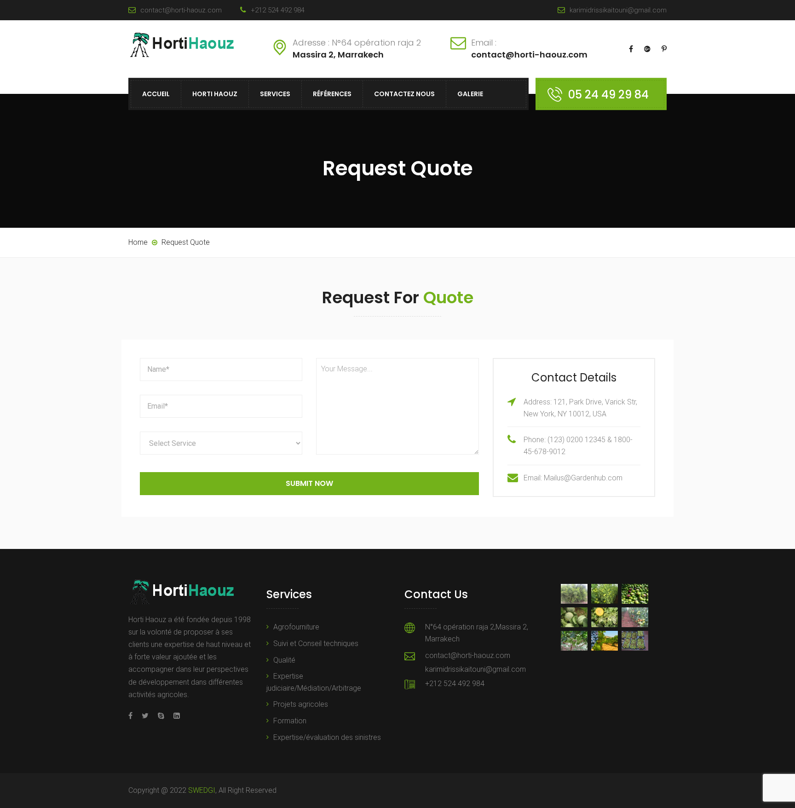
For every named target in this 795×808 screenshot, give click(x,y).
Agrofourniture (296, 627)
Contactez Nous (404, 93)
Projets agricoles (300, 704)
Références (332, 93)
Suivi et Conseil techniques (315, 643)
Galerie (470, 93)
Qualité (284, 660)
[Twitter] (145, 715)
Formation (289, 720)
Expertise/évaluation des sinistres (327, 737)
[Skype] (161, 715)
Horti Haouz (214, 93)
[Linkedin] (174, 715)
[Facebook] (132, 715)
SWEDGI (201, 790)
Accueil (156, 93)
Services (275, 93)
